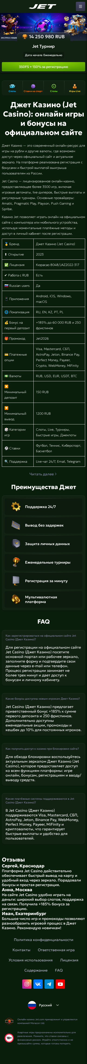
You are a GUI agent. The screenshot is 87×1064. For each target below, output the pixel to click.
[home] (43, 6)
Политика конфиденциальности (43, 939)
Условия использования (31, 960)
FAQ (59, 970)
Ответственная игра (56, 949)
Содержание (36, 970)
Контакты (21, 949)
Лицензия (69, 960)
